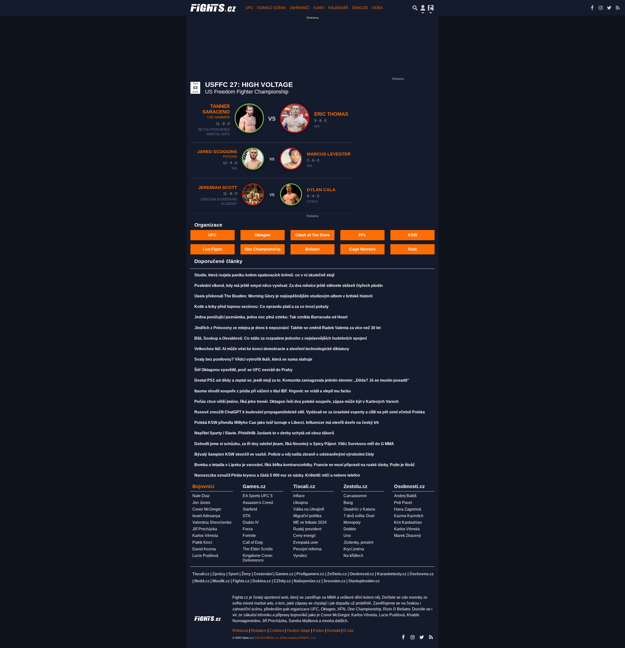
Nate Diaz (201, 496)
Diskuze (360, 8)
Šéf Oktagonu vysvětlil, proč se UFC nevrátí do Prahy (243, 370)
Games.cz (284, 574)
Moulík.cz (221, 581)
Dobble (350, 529)
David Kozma (204, 549)
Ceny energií (304, 535)
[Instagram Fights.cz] (600, 7)
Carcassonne (355, 496)
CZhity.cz (282, 581)
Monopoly (352, 522)
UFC (249, 8)
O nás (348, 630)
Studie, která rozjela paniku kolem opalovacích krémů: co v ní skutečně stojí (264, 275)
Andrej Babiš (405, 496)
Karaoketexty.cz (391, 574)
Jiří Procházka (204, 529)
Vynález (300, 556)
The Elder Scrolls (258, 549)
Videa (377, 8)
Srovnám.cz (334, 581)
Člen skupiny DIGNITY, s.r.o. (299, 637)
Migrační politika (307, 516)
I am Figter (212, 249)
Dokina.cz (261, 581)
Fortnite (249, 535)
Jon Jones (201, 503)
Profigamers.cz (310, 574)
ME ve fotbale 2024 (310, 522)
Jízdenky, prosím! (358, 542)
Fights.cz (241, 581)
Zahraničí (299, 8)
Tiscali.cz (200, 574)
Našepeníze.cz (307, 581)
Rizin (412, 249)
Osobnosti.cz (362, 574)
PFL (362, 235)
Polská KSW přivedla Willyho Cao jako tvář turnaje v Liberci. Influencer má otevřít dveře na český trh (286, 422)
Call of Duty (253, 542)
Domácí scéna (271, 8)
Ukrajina (300, 503)
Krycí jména (354, 549)
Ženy (246, 574)
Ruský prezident (307, 529)
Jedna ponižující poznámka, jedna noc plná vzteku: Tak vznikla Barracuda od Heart (270, 317)
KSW (412, 235)
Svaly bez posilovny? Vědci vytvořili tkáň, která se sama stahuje (253, 359)
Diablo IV (251, 522)
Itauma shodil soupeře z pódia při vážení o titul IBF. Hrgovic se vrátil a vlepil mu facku (272, 391)
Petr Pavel (403, 503)
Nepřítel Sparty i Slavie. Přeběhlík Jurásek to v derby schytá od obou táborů (264, 433)
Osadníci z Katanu (359, 509)
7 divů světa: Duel (359, 516)
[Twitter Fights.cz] (609, 7)
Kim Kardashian (408, 522)
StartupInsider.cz (364, 581)
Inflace (299, 496)
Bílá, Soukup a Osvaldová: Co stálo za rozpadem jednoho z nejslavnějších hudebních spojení (280, 338)
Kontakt (334, 630)
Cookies (277, 630)
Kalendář (338, 8)
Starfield (250, 509)
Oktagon (263, 235)
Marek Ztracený (407, 535)
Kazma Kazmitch (408, 516)
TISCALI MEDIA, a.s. (267, 637)
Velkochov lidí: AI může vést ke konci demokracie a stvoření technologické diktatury (271, 349)
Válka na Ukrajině (308, 509)
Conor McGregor (206, 509)
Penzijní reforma (307, 549)
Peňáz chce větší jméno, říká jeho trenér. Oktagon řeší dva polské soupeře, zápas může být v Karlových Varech (296, 401)
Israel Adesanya (206, 516)
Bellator (312, 249)
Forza (248, 529)
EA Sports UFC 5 (257, 496)
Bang (348, 503)
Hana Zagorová (407, 509)
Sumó (318, 8)
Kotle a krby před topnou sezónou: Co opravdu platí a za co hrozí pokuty (261, 306)
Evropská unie (305, 542)
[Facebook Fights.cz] (592, 7)
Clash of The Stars (312, 235)
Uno (347, 535)
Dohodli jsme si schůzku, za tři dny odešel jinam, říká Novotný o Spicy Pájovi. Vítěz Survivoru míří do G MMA (294, 444)
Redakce (259, 630)
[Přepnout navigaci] (423, 8)
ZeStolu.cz (337, 574)
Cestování (263, 574)
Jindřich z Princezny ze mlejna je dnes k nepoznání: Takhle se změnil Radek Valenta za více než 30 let (287, 328)
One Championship (263, 249)
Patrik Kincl (202, 542)
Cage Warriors (362, 249)
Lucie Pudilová (205, 556)
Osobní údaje (298, 630)
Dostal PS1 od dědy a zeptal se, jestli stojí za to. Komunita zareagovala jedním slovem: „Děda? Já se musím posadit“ (301, 380)
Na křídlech (353, 556)
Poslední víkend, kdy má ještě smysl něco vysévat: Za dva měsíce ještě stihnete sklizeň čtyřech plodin (288, 285)
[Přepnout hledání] (415, 8)
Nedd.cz (201, 581)
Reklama (240, 630)
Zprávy (218, 574)
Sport (233, 574)
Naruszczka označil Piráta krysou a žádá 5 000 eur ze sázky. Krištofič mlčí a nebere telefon (277, 475)
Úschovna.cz (421, 574)
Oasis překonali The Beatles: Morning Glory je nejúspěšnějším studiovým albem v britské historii (283, 296)
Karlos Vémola (205, 535)
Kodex (319, 630)
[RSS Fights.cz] (617, 7)
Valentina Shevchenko (211, 522)
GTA (246, 516)
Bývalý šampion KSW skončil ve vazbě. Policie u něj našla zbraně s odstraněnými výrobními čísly (284, 454)
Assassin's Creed (258, 503)
